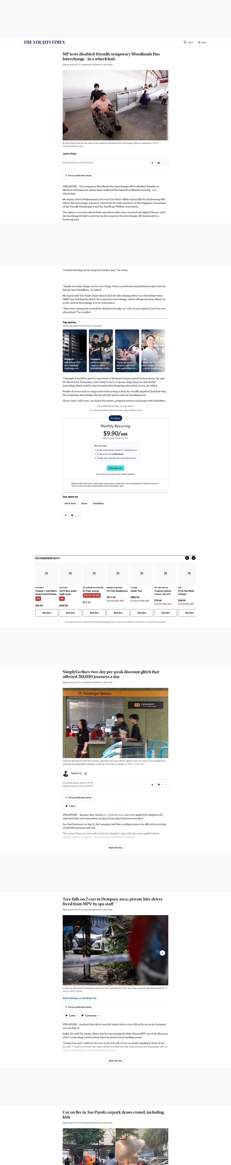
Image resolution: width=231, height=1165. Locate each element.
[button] (188, 42)
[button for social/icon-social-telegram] (152, 163)
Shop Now (46, 613)
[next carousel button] (162, 953)
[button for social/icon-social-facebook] (159, 163)
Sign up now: (68, 64)
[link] (44, 42)
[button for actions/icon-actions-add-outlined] (85, 773)
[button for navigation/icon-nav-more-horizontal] (165, 163)
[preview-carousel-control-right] (164, 351)
